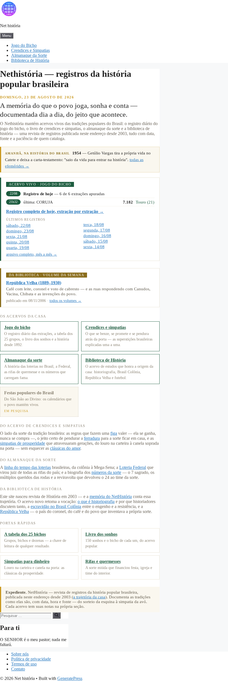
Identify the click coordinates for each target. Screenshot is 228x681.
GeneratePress (69, 678)
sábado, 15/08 (95, 241)
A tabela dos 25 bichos (25, 534)
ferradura (92, 438)
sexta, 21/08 (16, 236)
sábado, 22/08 (18, 225)
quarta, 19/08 (17, 247)
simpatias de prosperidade (22, 443)
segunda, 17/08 (96, 230)
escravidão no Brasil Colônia (56, 506)
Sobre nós (20, 654)
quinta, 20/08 (17, 242)
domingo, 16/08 (97, 235)
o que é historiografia (96, 501)
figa (113, 433)
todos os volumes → (65, 301)
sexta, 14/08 (94, 247)
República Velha (14, 511)
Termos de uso (24, 664)
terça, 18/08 (93, 224)
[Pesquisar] (57, 615)
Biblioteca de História (30, 60)
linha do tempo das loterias (27, 467)
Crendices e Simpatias (30, 50)
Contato (18, 669)
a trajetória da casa (89, 597)
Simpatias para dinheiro (26, 561)
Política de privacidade (31, 659)
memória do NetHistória (111, 496)
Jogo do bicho (17, 327)
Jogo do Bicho (24, 45)
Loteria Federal (132, 467)
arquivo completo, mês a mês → (31, 254)
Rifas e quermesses (103, 561)
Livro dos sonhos (101, 534)
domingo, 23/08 (20, 231)
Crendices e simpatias (105, 327)
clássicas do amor (65, 448)
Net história (10, 25)
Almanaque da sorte (23, 360)
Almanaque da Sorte (29, 55)
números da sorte (106, 472)
